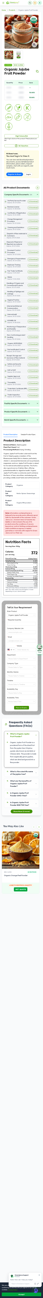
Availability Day (12, 689)
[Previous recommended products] (34, 827)
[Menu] (3, 3)
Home (4, 10)
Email (10, 637)
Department (11, 655)
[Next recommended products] (39, 827)
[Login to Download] (37, 188)
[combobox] (20, 658)
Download (34, 202)
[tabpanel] (21, 517)
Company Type (12, 663)
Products (12, 10)
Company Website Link (15, 628)
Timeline (10, 680)
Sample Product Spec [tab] (28, 434)
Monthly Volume (12, 672)
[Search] (30, 3)
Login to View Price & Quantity (20, 885)
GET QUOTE (20, 889)
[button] (39, 649)
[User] (40, 3)
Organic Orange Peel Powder (16, 875)
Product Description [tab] (11, 434)
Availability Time (13, 698)
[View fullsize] (34, 44)
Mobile (19, 646)
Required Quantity (14, 620)
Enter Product (12, 611)
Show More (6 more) (21, 811)
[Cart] (35, 3)
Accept (21, 1294)
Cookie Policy (12, 1290)
